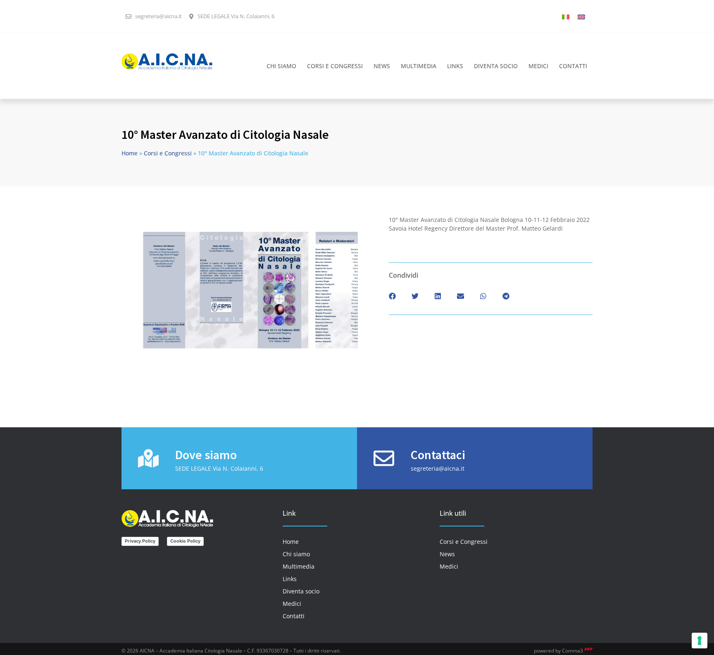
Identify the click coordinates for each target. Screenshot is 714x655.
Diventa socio (496, 66)
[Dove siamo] (148, 458)
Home (129, 153)
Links (455, 66)
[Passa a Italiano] (566, 16)
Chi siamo (281, 66)
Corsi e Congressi (335, 66)
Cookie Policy (185, 541)
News (382, 66)
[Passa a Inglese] (581, 16)
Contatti (573, 66)
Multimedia (418, 66)
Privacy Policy (140, 541)
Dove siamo (206, 454)
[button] (392, 296)
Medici (538, 66)
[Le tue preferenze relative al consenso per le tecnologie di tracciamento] (699, 640)
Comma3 (573, 650)
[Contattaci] (384, 458)
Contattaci (438, 454)
